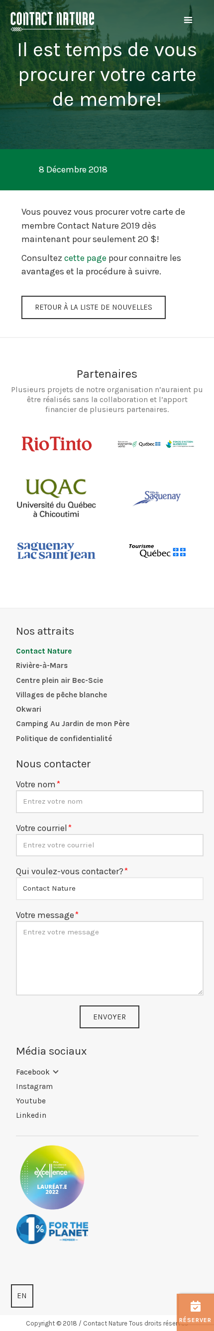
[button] (188, 20)
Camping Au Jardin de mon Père (72, 723)
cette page (85, 257)
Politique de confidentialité (64, 738)
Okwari (28, 709)
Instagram (34, 1086)
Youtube (31, 1100)
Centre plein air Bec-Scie (59, 680)
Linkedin (31, 1115)
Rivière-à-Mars (42, 665)
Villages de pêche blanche (61, 694)
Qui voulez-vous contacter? (69, 871)
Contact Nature (44, 651)
